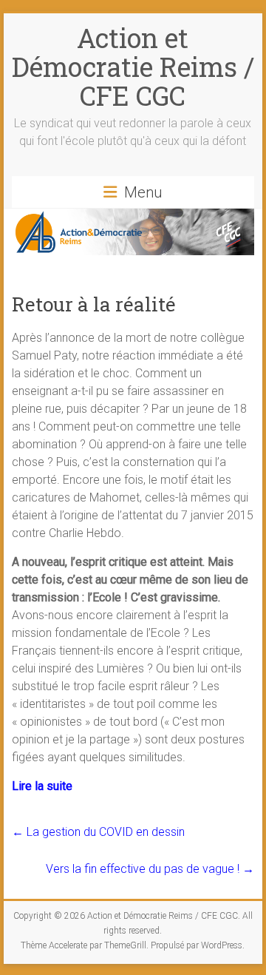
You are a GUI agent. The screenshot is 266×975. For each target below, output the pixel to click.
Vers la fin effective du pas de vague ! (150, 869)
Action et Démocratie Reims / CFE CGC (133, 66)
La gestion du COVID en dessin (98, 832)
